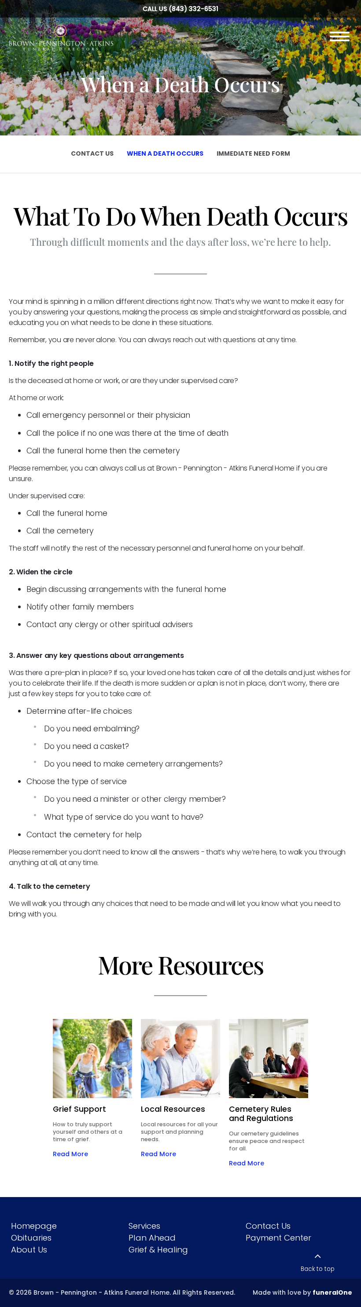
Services (144, 1225)
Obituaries (31, 1237)
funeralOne (332, 1292)
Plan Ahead (152, 1237)
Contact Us (268, 1225)
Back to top (318, 1269)
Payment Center (278, 1237)
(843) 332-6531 (193, 8)
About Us (29, 1249)
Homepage (34, 1225)
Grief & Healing (158, 1249)
